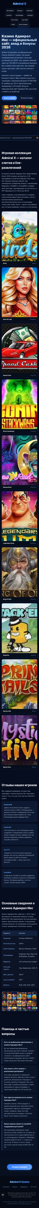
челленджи (19, 15)
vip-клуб (25, 20)
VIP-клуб (33, 1187)
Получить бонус (27, 98)
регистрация (23, 24)
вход (13, 24)
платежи (29, 10)
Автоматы (6, 1187)
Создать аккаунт (19, 1167)
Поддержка (24, 1187)
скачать (9, 15)
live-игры (14, 20)
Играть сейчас (9, 98)
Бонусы (14, 1187)
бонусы (19, 10)
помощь (30, 15)
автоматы (10, 10)
